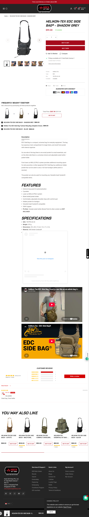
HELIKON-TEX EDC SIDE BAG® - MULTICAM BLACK (26, 437)
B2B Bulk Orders (37, 471)
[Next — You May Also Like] (85, 430)
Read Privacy (67, 507)
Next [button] (39, 40)
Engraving (35, 482)
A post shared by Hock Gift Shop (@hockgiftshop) (45, 281)
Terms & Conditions (55, 490)
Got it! (51, 512)
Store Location (69, 471)
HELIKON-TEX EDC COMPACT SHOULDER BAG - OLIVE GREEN (43, 437)
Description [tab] (25, 137)
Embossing (35, 485)
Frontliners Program (38, 487)
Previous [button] (8, 40)
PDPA (50, 485)
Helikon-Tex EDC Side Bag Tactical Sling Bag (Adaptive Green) (23, 126)
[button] (35, 372)
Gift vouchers (36, 490)
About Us (51, 471)
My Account (69, 477)
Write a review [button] (74, 376)
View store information (54, 63)
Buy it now (65, 48)
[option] (23, 39)
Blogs (50, 474)
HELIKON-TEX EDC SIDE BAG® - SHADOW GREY (19, 122)
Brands (34, 474)
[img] (4, 390)
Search (34, 477)
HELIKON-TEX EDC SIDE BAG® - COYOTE (8, 436)
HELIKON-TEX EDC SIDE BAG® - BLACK (16, 129)
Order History (69, 474)
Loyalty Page (53, 482)
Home (6, 16)
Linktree (51, 479)
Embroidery (35, 479)
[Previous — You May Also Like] (4, 430)
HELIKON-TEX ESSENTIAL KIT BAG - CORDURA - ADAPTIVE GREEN (61, 437)
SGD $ (8, 503)
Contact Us (52, 477)
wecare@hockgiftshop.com (12, 489)
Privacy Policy (53, 487)
